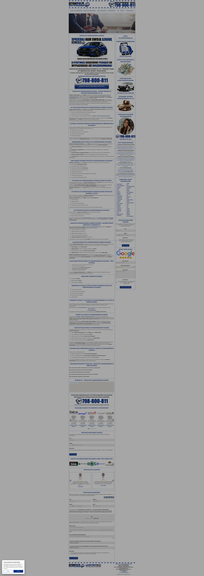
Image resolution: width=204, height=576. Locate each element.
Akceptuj (18, 571)
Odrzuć (8, 571)
